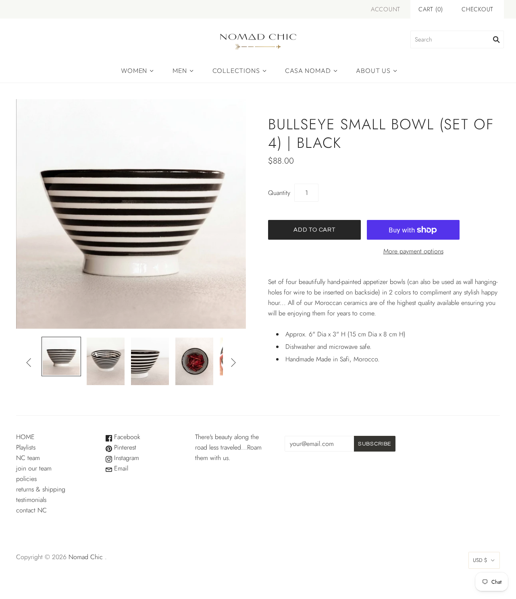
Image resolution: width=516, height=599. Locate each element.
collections (236, 70)
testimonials (31, 499)
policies (26, 478)
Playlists (25, 447)
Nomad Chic (86, 557)
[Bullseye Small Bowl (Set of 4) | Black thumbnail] (61, 356)
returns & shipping (40, 489)
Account (385, 9)
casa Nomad (308, 70)
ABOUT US (373, 70)
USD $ (480, 560)
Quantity (279, 192)
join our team (34, 468)
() (430, 9)
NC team (28, 457)
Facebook (126, 436)
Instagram (125, 457)
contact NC (31, 510)
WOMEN (134, 70)
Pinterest (124, 447)
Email (120, 468)
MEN (180, 70)
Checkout (477, 9)
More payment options (413, 251)
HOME (25, 436)
